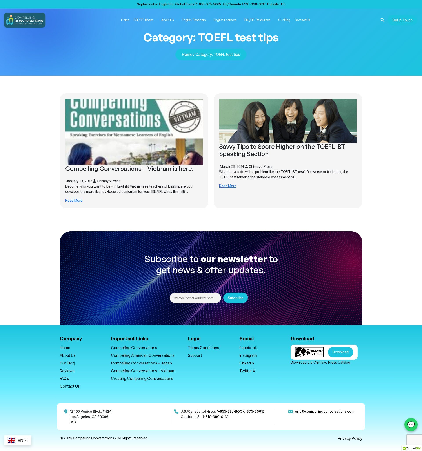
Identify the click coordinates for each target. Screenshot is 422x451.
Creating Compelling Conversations (142, 378)
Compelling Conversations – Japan (141, 363)
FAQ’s (64, 378)
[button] (382, 20)
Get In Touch (402, 20)
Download (341, 352)
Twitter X (247, 370)
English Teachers (194, 20)
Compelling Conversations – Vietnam (143, 370)
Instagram (248, 355)
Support (195, 355)
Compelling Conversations (134, 347)
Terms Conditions (203, 347)
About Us (167, 20)
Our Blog (284, 20)
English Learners (225, 20)
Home (125, 20)
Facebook (248, 347)
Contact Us (302, 20)
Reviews (67, 370)
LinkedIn (246, 363)
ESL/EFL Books (143, 20)
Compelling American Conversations (143, 355)
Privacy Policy (350, 438)
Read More (73, 200)
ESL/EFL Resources (257, 20)
